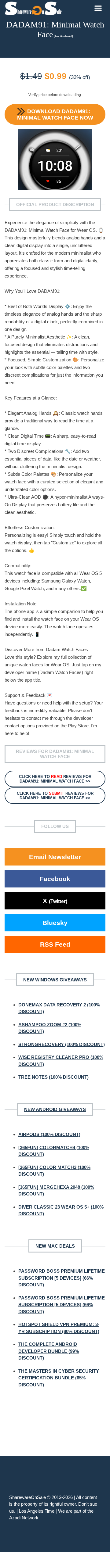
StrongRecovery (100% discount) (61, 1044)
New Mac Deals (55, 1246)
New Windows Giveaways (55, 979)
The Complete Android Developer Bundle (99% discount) (48, 1351)
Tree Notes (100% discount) (53, 1077)
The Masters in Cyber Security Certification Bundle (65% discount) (58, 1377)
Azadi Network (23, 1517)
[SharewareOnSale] (35, 7)
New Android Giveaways (55, 1109)
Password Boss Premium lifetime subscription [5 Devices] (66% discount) (61, 1277)
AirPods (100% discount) (49, 1134)
